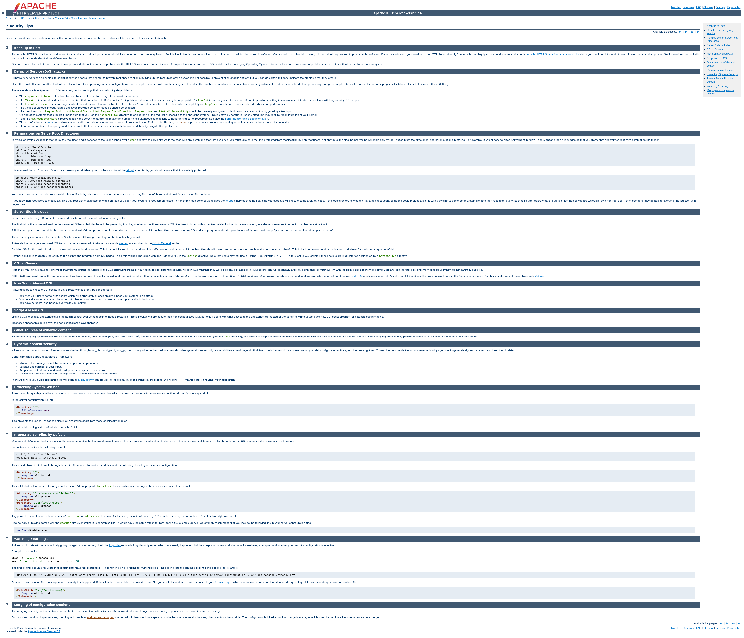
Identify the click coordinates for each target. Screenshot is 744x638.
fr (686, 31)
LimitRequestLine (139, 111)
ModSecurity (86, 379)
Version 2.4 (61, 18)
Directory (104, 486)
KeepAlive (211, 104)
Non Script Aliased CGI (720, 53)
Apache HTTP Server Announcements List (553, 54)
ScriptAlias (387, 256)
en (680, 31)
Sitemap (720, 7)
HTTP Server (24, 18)
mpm (50, 122)
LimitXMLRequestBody (174, 111)
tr (698, 31)
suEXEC (357, 275)
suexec (123, 243)
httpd (130, 170)
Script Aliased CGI (717, 58)
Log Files (115, 545)
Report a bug (734, 7)
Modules (676, 7)
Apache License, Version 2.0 (44, 631)
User (133, 140)
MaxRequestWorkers (44, 118)
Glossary (708, 7)
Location (72, 516)
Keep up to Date (716, 25)
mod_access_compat (100, 617)
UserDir (65, 523)
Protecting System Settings (722, 74)
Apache (10, 18)
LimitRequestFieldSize (109, 111)
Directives (688, 7)
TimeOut (30, 100)
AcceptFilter (109, 115)
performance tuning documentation (246, 118)
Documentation (43, 18)
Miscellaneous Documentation (88, 18)
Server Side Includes (718, 45)
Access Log (222, 582)
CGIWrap (540, 275)
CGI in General (161, 243)
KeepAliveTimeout (37, 104)
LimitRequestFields (78, 111)
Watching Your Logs (718, 86)
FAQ (698, 7)
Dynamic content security (721, 70)
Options (192, 256)
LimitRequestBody (49, 111)
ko (692, 31)
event (183, 122)
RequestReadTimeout (39, 96)
